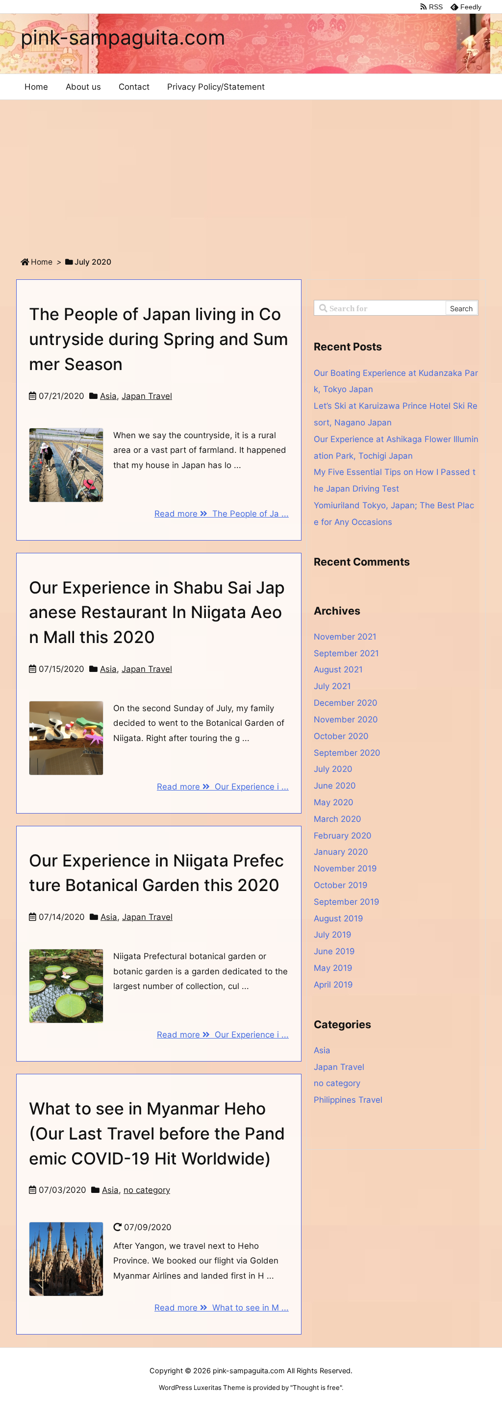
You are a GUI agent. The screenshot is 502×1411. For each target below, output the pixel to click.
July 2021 (332, 686)
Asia (108, 396)
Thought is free (316, 1387)
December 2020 (345, 703)
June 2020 (335, 786)
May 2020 (333, 802)
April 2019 (333, 985)
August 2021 (338, 669)
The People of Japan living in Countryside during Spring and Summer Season (158, 338)
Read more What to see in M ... (221, 1307)
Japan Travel (147, 396)
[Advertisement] (251, 173)
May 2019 (333, 968)
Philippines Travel (348, 1100)
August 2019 (338, 918)
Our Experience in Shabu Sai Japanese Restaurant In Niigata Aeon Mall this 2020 (157, 612)
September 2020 (347, 753)
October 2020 (341, 736)
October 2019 (341, 885)
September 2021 (346, 653)
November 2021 (345, 637)
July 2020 (333, 769)
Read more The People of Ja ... (221, 514)
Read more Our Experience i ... (223, 787)
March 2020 (337, 819)
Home (41, 262)
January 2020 (341, 852)
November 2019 (345, 868)
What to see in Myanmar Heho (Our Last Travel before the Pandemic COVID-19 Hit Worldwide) (157, 1133)
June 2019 (334, 951)
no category (147, 1190)
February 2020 (343, 836)
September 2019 (346, 902)
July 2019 (332, 935)
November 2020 (346, 719)
